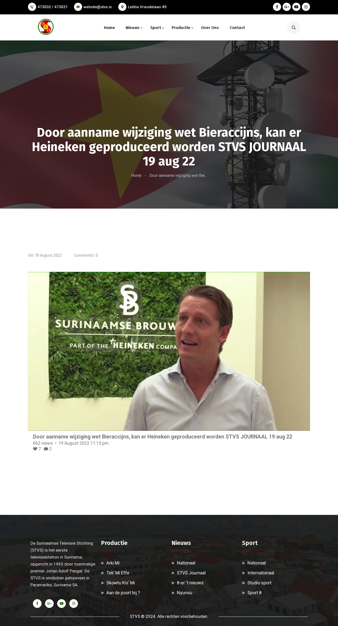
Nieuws (133, 27)
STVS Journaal (191, 572)
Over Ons (210, 27)
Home (109, 27)
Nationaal (186, 562)
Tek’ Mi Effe (117, 572)
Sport (155, 27)
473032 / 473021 (53, 7)
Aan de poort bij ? (123, 592)
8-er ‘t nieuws (190, 582)
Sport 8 (254, 592)
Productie (181, 27)
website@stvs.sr (98, 7)
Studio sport (259, 582)
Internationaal (260, 572)
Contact (237, 27)
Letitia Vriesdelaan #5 (147, 7)
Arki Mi (113, 562)
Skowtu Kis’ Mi (120, 582)
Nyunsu (184, 592)
